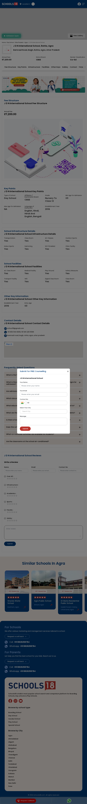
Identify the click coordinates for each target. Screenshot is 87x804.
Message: (23, 416)
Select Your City (25, 408)
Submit (25, 429)
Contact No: (24, 399)
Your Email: (23, 391)
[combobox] (23, 403)
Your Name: (24, 382)
